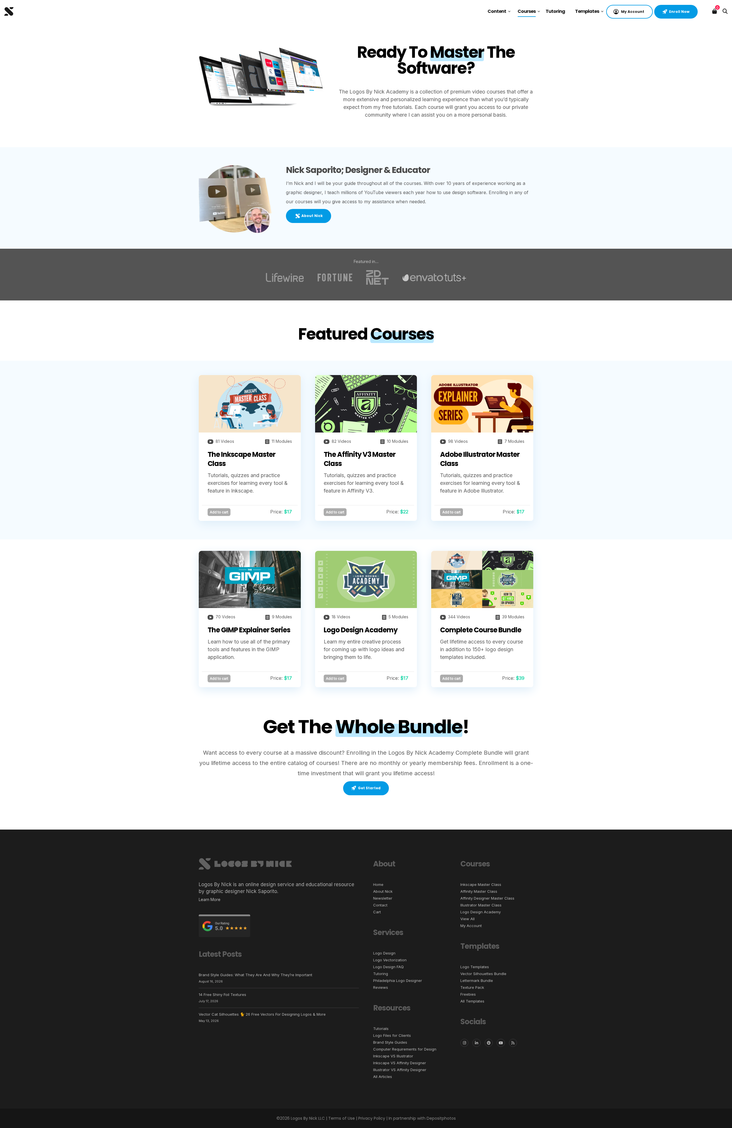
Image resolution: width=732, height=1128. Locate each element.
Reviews (380, 987)
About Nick (383, 891)
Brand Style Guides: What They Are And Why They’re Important (255, 974)
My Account (471, 925)
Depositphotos (441, 1118)
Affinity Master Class (478, 891)
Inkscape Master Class (480, 884)
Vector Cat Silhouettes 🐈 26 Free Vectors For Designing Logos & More (262, 1014)
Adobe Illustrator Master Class (480, 459)
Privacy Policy (371, 1118)
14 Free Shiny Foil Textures (222, 994)
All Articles (382, 1076)
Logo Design (384, 953)
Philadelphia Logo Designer (397, 980)
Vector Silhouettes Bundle (483, 973)
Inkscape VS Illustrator (393, 1056)
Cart (377, 912)
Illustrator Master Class (481, 905)
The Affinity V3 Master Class (359, 459)
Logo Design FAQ (388, 966)
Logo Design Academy (360, 630)
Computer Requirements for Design (404, 1049)
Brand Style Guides (390, 1042)
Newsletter (382, 898)
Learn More (209, 899)
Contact (380, 905)
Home (378, 884)
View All (467, 918)
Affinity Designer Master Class (487, 898)
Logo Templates (474, 966)
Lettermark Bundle (476, 980)
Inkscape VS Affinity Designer (399, 1063)
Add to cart (219, 512)
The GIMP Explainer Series (249, 630)
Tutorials (381, 1028)
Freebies (468, 994)
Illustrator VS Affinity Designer (399, 1069)
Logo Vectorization (390, 960)
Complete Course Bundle (480, 630)
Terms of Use (341, 1118)
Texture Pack (472, 987)
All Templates (472, 1001)
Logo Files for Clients (392, 1035)
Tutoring (380, 973)
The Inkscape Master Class (241, 459)
